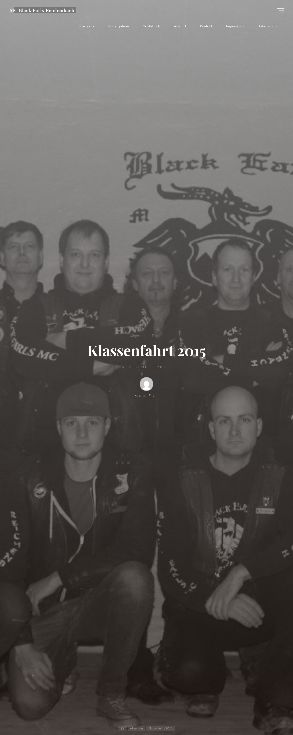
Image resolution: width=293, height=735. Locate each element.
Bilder (157, 335)
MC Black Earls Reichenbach (42, 10)
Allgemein (137, 335)
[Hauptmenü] (280, 10)
